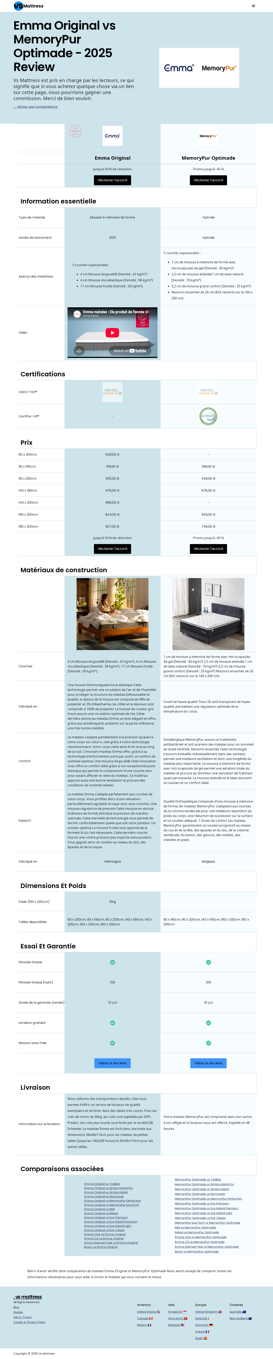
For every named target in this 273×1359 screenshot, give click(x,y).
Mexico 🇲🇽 (144, 1325)
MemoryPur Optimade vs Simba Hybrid (202, 1189)
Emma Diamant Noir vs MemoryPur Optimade (207, 1247)
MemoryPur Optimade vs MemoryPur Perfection (208, 1199)
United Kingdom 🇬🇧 (208, 1312)
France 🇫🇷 (202, 1332)
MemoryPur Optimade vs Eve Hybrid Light (203, 1213)
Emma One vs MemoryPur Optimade (201, 1237)
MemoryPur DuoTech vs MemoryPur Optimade (207, 1223)
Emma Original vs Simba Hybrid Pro (108, 1188)
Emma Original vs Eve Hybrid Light (107, 1226)
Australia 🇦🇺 (238, 1312)
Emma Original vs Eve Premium (106, 1218)
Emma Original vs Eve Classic (104, 1230)
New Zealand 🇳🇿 (241, 1318)
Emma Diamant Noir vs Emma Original (111, 1243)
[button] (254, 6)
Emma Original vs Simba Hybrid (106, 1192)
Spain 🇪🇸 (201, 1338)
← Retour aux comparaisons (35, 106)
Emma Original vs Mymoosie (104, 1197)
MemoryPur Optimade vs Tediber (198, 1180)
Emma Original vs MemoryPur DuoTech (111, 1205)
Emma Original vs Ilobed (101, 1213)
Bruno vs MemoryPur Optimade (197, 1252)
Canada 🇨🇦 (144, 1318)
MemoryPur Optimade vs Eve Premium (202, 1204)
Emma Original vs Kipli (99, 1209)
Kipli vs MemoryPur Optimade (195, 1228)
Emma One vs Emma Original (105, 1234)
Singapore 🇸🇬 (177, 1312)
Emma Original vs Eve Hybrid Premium (110, 1222)
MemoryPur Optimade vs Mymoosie (200, 1194)
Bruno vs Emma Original (101, 1247)
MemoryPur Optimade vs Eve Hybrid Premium (206, 1208)
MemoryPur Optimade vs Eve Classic (200, 1218)
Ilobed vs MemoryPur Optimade (197, 1232)
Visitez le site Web (113, 1063)
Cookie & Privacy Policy (29, 1322)
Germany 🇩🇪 (204, 1325)
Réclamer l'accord (112, 180)
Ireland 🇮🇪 (202, 1318)
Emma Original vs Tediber (102, 1184)
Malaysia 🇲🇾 (176, 1325)
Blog (16, 1307)
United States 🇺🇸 (148, 1312)
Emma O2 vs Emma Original (104, 1239)
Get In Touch (22, 1317)
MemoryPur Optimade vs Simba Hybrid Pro (204, 1184)
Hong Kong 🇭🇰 (177, 1318)
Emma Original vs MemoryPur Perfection (112, 1201)
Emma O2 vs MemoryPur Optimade (200, 1242)
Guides (18, 1312)
